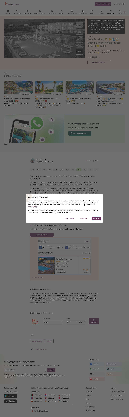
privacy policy (32, 207)
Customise (83, 218)
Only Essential (70, 218)
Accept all (96, 218)
